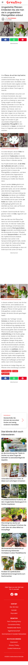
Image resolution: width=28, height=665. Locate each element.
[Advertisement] (14, 58)
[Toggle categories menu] (2, 2)
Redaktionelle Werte (14, 628)
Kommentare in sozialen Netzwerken (14, 634)
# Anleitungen (6, 371)
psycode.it (14, 613)
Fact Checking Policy (14, 621)
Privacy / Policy (14, 645)
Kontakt (14, 610)
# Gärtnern (5, 374)
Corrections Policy (14, 624)
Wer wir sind (14, 607)
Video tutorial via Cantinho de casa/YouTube (11, 299)
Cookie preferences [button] (14, 648)
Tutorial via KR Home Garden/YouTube (10, 148)
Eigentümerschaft (14, 631)
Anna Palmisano (12, 18)
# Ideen (15, 371)
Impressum (14, 642)
